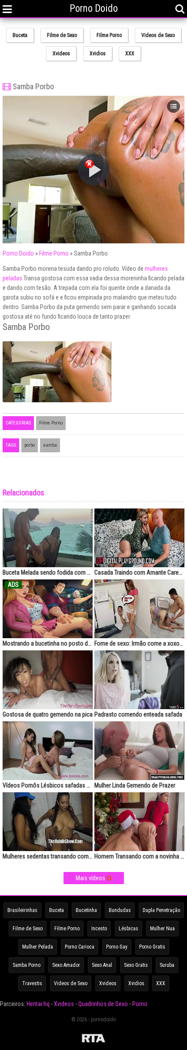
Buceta (20, 35)
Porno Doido (18, 253)
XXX (129, 53)
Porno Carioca (79, 947)
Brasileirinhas (22, 910)
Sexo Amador (66, 965)
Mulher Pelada (37, 947)
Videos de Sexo (158, 35)
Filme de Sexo (62, 35)
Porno (139, 1003)
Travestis (32, 983)
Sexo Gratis (136, 965)
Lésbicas (128, 928)
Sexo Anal (102, 965)
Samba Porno (26, 965)
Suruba (167, 965)
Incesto (99, 928)
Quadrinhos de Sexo (103, 1003)
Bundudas (120, 910)
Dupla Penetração (161, 910)
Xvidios (98, 53)
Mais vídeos (91, 878)
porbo (29, 445)
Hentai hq (38, 1003)
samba (50, 445)
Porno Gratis (152, 947)
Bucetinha (86, 910)
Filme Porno (109, 35)
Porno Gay (116, 947)
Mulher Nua (162, 928)
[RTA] (93, 1039)
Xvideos (61, 53)
